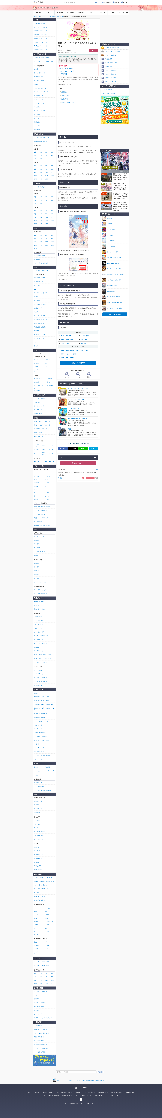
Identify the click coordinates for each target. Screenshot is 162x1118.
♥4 (42, 461)
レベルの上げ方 (38, 624)
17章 (35, 179)
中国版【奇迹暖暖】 (40, 732)
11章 (46, 172)
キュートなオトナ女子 (40, 103)
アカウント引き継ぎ (40, 1002)
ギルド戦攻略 (108, 66)
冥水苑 (47, 499)
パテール (47, 360)
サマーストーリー (39, 80)
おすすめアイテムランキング (42, 696)
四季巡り (36, 555)
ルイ (46, 486)
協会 (113, 12)
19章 (46, 179)
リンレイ (47, 473)
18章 (41, 179)
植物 (46, 918)
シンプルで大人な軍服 (40, 293)
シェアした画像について (68, 102)
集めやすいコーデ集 (110, 78)
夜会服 (36, 346)
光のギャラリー (38, 854)
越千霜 (36, 499)
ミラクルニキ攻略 (107, 89)
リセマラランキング (40, 590)
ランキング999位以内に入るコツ (43, 790)
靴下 (35, 453)
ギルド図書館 (38, 858)
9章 (35, 158)
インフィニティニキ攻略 (109, 93)
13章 (35, 175)
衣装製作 (36, 805)
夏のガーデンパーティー (41, 73)
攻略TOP (38, 12)
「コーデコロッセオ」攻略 (112, 47)
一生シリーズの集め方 (110, 70)
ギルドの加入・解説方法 (41, 263)
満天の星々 (37, 382)
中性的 (36, 342)
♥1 (53, 461)
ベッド (36, 908)
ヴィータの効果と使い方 (41, 514)
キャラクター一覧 (39, 747)
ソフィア (36, 483)
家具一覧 (36, 892)
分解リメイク (38, 812)
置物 (35, 918)
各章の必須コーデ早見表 (68, 357)
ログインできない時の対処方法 (43, 1018)
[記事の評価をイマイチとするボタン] (67, 374)
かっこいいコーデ (39, 406)
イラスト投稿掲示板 (40, 1052)
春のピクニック (38, 76)
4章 (52, 152)
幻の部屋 (36, 544)
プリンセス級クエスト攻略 (112, 51)
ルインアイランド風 (40, 315)
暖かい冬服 (37, 285)
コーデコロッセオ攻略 (67, 71)
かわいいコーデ (38, 402)
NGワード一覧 (38, 759)
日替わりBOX (38, 866)
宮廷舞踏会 (37, 129)
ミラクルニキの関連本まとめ (42, 755)
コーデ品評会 (38, 851)
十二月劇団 (48, 378)
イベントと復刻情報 (66, 68)
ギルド (92, 12)
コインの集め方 (38, 674)
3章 (46, 152)
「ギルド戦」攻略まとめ (41, 271)
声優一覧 (36, 744)
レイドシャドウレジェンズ (76, 399)
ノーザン (36, 366)
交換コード (37, 693)
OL (35, 289)
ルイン (47, 366)
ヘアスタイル (36, 445)
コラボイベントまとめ (40, 27)
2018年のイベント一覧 (40, 42)
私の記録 (47, 767)
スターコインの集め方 (40, 681)
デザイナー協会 (65, 343)
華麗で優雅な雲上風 (40, 327)
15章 (46, 175)
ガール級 (81, 12)
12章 (52, 172)
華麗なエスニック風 (40, 334)
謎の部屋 (36, 540)
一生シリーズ (38, 725)
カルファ (36, 363)
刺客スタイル (38, 330)
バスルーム (48, 915)
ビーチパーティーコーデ (41, 91)
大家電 (36, 925)
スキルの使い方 (38, 620)
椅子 (35, 911)
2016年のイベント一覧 (40, 50)
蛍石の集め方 (38, 521)
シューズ (51, 449)
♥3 (46, 461)
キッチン (36, 915)
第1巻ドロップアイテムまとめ (42, 654)
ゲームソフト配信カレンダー (100, 1095)
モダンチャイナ (38, 300)
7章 (46, 155)
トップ (30, 1092)
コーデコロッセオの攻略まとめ (43, 57)
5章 (35, 155)
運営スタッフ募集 (47, 1092)
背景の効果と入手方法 (40, 643)
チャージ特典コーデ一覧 (41, 721)
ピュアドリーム (38, 385)
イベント (49, 12)
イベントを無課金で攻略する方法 (43, 704)
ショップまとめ (38, 820)
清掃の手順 (64, 99)
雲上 (46, 363)
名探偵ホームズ (38, 95)
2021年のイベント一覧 (40, 31)
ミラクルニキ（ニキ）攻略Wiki (48, 7)
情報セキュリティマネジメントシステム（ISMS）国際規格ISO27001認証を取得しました (83, 1080)
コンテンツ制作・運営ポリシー (63, 1092)
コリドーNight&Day (39, 551)
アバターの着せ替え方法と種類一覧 (44, 881)
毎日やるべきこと (39, 605)
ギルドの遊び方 (38, 259)
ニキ (35, 473)
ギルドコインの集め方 (40, 677)
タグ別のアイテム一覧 (40, 428)
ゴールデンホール (39, 126)
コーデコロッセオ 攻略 (67, 339)
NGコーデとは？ (39, 628)
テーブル (47, 908)
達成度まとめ (38, 782)
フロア (47, 931)
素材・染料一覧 (38, 436)
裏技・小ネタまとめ (40, 609)
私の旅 (36, 767)
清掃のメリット (66, 95)
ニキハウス (37, 775)
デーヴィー (37, 493)
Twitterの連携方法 (39, 1006)
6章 (41, 155)
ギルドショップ (38, 824)
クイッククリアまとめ (40, 662)
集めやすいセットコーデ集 (68, 354)
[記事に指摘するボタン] (89, 374)
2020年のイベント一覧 (40, 34)
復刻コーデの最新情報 (40, 713)
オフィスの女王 (38, 118)
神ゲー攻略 (37, 16)
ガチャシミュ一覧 (39, 536)
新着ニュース (114, 1095)
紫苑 (35, 479)
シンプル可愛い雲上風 (40, 319)
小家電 (47, 925)
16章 (52, 175)
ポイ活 (117, 2)
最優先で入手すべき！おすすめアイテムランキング (75, 350)
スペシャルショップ (40, 835)
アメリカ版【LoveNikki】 (41, 736)
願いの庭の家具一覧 (40, 896)
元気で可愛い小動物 (40, 277)
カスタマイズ (38, 801)
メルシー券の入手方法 (40, 885)
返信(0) (61, 478)
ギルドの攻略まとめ (40, 255)
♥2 (50, 461)
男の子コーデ (38, 413)
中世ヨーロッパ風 (39, 338)
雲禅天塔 (36, 570)
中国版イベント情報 (40, 717)
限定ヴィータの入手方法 (41, 518)
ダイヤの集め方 (38, 670)
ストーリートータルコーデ (38, 389)
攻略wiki (56, 1095)
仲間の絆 (47, 382)
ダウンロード (38, 1014)
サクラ (47, 483)
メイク (51, 453)
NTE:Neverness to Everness (77, 418)
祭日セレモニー (38, 378)
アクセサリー (44, 453)
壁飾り (36, 921)
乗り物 (36, 934)
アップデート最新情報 (40, 991)
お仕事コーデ (38, 409)
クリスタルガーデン (40, 831)
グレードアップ (38, 808)
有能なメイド (38, 308)
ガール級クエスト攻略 (110, 62)
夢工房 (36, 828)
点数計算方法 (38, 617)
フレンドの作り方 (39, 632)
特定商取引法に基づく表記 (105, 1092)
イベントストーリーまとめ (41, 961)
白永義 (36, 486)
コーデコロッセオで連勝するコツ (43, 61)
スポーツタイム (38, 99)
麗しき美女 (37, 114)
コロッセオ (60, 12)
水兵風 (36, 312)
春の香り (36, 69)
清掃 (35, 995)
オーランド (37, 476)
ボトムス (44, 449)
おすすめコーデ (123, 12)
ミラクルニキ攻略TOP (78, 363)
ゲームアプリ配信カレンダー (81, 1095)
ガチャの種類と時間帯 (40, 593)
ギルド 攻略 (84, 339)
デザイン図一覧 (38, 432)
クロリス (47, 479)
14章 (41, 175)
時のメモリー (38, 847)
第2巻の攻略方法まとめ (41, 141)
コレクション (38, 771)
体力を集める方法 (39, 685)
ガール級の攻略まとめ (40, 187)
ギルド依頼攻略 (108, 59)
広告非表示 (107, 2)
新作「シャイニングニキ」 (41, 740)
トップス (36, 449)
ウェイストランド (38, 371)
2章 (41, 152)
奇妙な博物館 (49, 385)
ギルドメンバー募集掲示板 (41, 1033)
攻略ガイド (60, 16)
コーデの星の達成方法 (40, 786)
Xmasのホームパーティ (41, 88)
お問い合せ (119, 1092)
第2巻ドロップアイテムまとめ (42, 658)
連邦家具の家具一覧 (40, 900)
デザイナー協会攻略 (110, 74)
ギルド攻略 (63, 74)
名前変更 (36, 999)
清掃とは (64, 92)
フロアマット (49, 921)
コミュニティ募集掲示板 (41, 889)
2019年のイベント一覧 (40, 38)
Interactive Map (130, 1092)
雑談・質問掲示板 (39, 1037)
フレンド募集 (38, 1025)
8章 (52, 155)
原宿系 (36, 296)
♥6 (35, 461)
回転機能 (36, 647)
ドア (35, 928)
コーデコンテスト (49, 771)
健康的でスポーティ (40, 323)
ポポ (35, 489)
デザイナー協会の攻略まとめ (42, 506)
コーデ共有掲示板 (39, 1040)
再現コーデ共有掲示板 (40, 1044)
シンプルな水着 (38, 281)
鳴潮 (69, 429)
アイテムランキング (110, 81)
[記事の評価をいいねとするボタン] (78, 374)
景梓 (35, 496)
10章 (41, 158)
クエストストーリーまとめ (41, 965)
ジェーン (47, 476)
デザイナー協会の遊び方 (41, 510)
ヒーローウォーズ (73, 409)
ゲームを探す (47, 1095)
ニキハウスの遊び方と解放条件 (43, 877)
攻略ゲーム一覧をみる (115, 314)
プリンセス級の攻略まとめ (41, 137)
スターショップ (38, 839)
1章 (35, 152)
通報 (97, 469)
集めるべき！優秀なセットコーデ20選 (44, 709)
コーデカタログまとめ (40, 398)
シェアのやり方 (38, 651)
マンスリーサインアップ (41, 635)
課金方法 (36, 1010)
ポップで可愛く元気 (40, 304)
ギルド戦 (102, 12)
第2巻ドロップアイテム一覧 (42, 425)
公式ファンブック (39, 751)
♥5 (38, 461)
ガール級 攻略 (85, 336)
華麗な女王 (37, 122)
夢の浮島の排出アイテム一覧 (42, 525)
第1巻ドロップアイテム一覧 (42, 421)
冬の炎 (36, 84)
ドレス (43, 445)
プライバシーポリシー (89, 1092)
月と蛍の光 (37, 547)
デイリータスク (38, 639)
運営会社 (37, 1092)
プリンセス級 (70, 12)
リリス (36, 360)
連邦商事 (36, 862)
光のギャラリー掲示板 (40, 1029)
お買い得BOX (38, 870)
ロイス (47, 493)
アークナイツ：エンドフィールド (78, 389)
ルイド (47, 496)
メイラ (47, 489)
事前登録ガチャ (66, 1095)
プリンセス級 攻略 (66, 336)
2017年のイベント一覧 (40, 46)
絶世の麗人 (37, 107)
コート (51, 445)
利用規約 (77, 1092)
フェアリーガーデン (40, 110)
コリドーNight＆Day (40, 582)
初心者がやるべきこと (40, 601)
